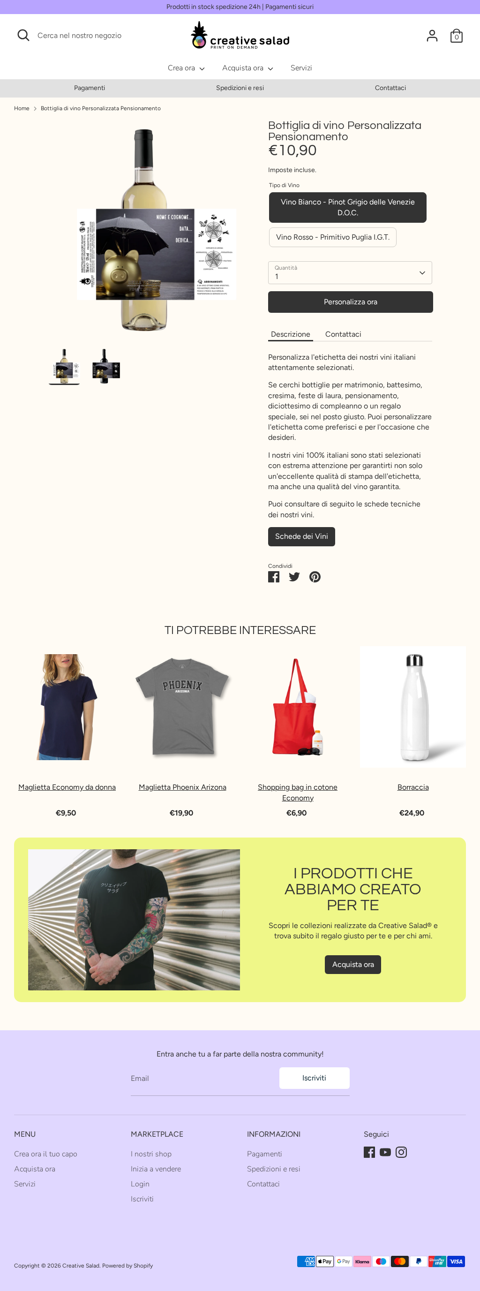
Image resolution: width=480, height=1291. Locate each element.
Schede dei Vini (301, 536)
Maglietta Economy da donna (67, 787)
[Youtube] (385, 1152)
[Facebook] (369, 1152)
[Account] (432, 35)
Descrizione (290, 334)
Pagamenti (89, 88)
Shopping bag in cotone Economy (298, 792)
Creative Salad (80, 1265)
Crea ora (182, 68)
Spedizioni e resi (240, 88)
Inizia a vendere (156, 1169)
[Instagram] (401, 1152)
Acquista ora (243, 68)
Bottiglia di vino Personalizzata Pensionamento (101, 108)
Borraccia (413, 787)
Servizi (301, 68)
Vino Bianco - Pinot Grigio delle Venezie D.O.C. (348, 207)
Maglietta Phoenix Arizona (182, 787)
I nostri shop (151, 1154)
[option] (89, 88)
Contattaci (390, 88)
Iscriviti (314, 1077)
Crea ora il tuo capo (45, 1154)
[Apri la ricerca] (23, 35)
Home (22, 108)
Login (140, 1184)
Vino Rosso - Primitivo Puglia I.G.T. (333, 237)
